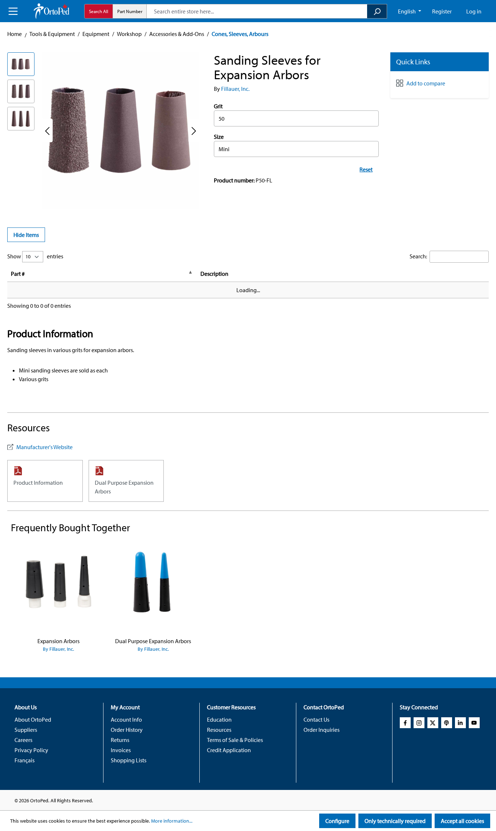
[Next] (193, 130)
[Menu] (13, 11)
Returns (120, 739)
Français (24, 760)
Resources (219, 729)
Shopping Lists (128, 760)
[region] (103, 130)
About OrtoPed (33, 719)
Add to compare (425, 83)
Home (14, 33)
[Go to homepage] (51, 11)
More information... (171, 821)
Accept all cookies (462, 820)
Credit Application (229, 750)
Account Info (126, 719)
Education (219, 719)
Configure (337, 820)
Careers (23, 739)
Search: (418, 256)
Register (442, 11)
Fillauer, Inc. (235, 88)
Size (219, 136)
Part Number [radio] (129, 11)
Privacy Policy (31, 750)
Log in (473, 11)
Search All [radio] (98, 11)
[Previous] (47, 130)
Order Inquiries (322, 729)
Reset (366, 169)
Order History (127, 729)
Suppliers (26, 729)
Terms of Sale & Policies (235, 739)
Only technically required (395, 820)
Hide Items (26, 234)
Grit (218, 106)
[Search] (377, 11)
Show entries (35, 256)
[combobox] (256, 11)
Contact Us (316, 719)
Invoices (121, 750)
